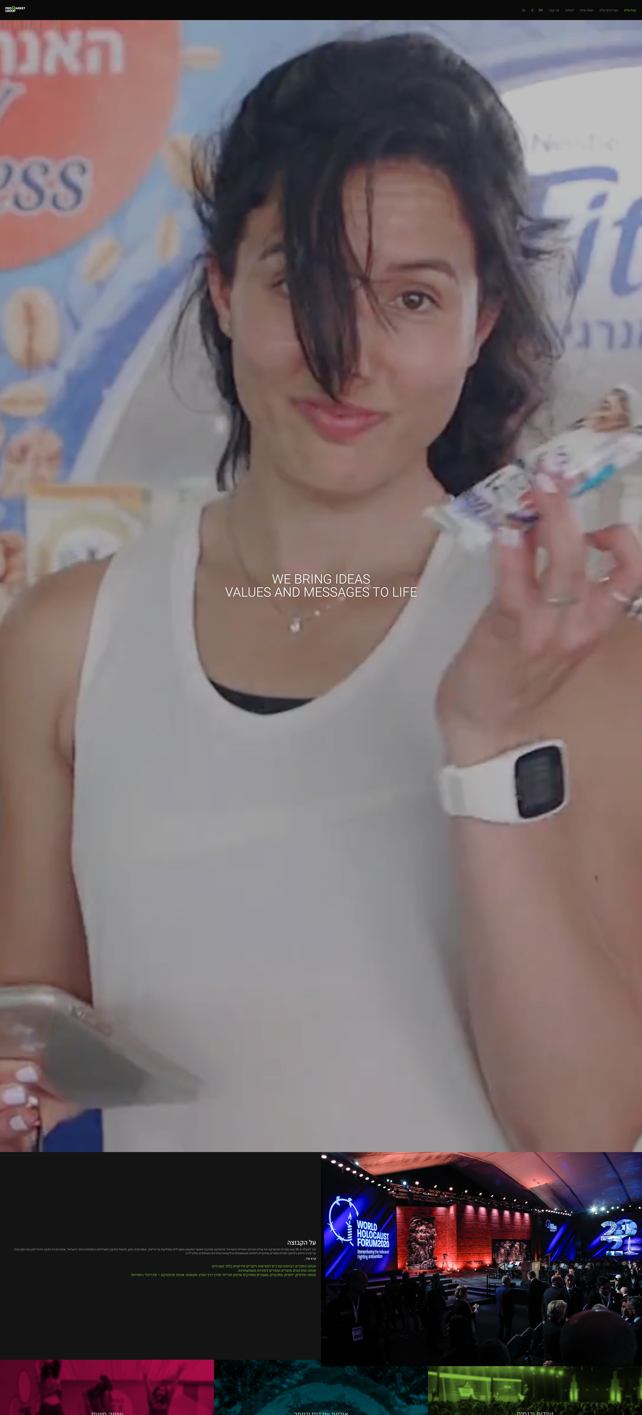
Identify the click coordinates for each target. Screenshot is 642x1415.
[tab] (160, 1256)
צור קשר (554, 10)
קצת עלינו (630, 10)
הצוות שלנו (587, 10)
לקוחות (569, 10)
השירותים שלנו (608, 10)
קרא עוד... (310, 1259)
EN (541, 10)
